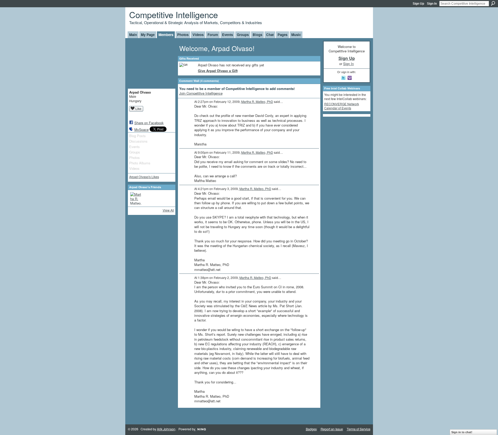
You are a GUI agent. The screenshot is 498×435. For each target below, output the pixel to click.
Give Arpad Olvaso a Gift (218, 70)
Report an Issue (332, 429)
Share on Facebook (149, 122)
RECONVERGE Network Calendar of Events (341, 106)
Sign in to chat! (461, 432)
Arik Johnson (166, 429)
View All (168, 210)
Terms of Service (358, 429)
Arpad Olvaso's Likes (144, 176)
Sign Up (418, 3)
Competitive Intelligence (173, 14)
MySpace (141, 129)
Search (493, 3)
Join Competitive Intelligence (201, 93)
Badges (311, 429)
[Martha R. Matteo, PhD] (136, 198)
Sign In (432, 3)
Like (138, 108)
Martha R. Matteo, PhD (257, 101)
